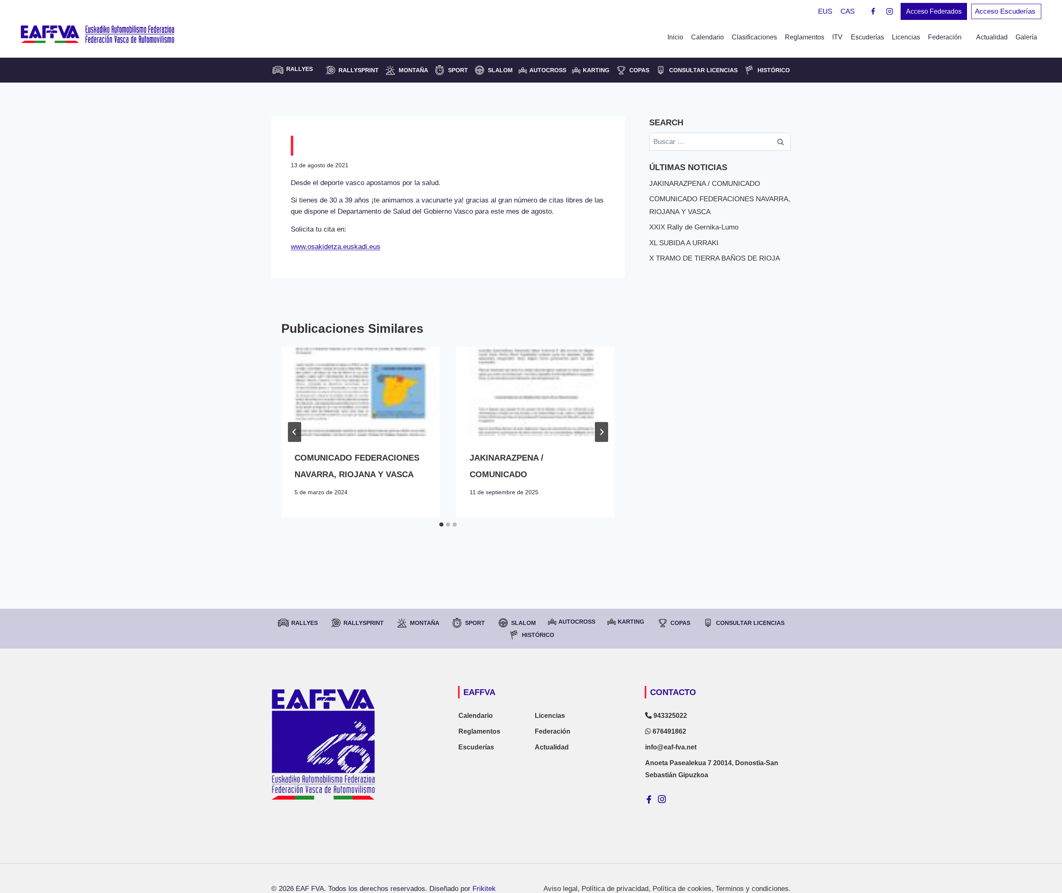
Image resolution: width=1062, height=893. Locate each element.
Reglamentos (804, 37)
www (298, 247)
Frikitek (484, 889)
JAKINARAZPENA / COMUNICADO (704, 184)
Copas (639, 70)
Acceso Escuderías (1006, 11)
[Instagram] (889, 12)
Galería (1026, 37)
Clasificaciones (754, 37)
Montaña (413, 70)
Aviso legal (560, 889)
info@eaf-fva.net (671, 747)
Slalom (500, 70)
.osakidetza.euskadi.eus (342, 247)
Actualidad (992, 37)
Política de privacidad (615, 889)
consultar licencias (703, 70)
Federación (552, 731)
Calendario (707, 37)
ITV (837, 37)
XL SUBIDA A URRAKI (684, 243)
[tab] (441, 524)
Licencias (906, 37)
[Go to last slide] (294, 432)
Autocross (547, 70)
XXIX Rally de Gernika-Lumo (693, 227)
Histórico (774, 70)
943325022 (669, 715)
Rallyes (304, 623)
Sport (458, 70)
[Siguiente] (601, 432)
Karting (596, 70)
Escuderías (867, 37)
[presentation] (360, 391)
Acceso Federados (934, 11)
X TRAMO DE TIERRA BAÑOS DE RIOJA (714, 258)
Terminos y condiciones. (753, 889)
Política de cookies (682, 889)
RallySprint (359, 70)
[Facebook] (873, 12)
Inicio (675, 37)
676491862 (668, 731)
